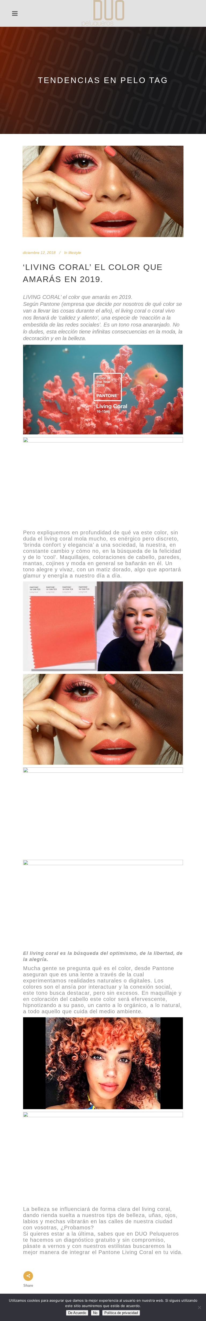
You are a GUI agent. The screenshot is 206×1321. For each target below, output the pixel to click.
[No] (199, 1307)
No (95, 1313)
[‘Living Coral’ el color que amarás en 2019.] (103, 191)
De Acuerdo (77, 1313)
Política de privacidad (121, 1313)
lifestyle (74, 252)
